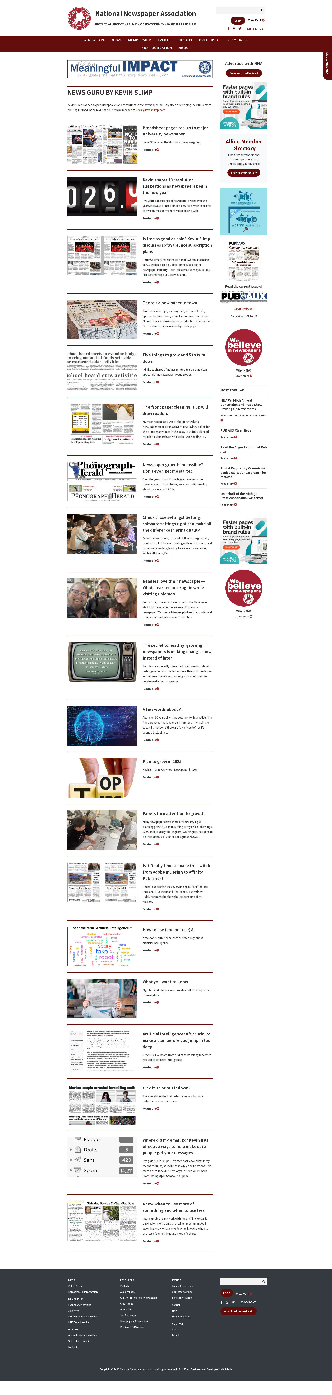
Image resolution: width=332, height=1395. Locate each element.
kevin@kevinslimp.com (150, 110)
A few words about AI (163, 709)
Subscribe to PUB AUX (244, 316)
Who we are (94, 40)
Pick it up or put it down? (167, 1088)
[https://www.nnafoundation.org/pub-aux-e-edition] (244, 261)
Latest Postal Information (83, 1292)
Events (164, 40)
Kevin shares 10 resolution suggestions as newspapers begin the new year (175, 186)
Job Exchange (128, 1315)
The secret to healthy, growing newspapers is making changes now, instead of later (178, 651)
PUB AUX (184, 40)
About (185, 47)
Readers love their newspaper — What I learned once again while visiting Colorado (174, 587)
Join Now (73, 1310)
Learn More (243, 375)
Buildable (227, 1369)
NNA (174, 1310)
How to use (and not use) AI (169, 929)
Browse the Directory (244, 172)
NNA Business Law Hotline (83, 1316)
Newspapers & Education (134, 1321)
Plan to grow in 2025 (162, 761)
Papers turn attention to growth (174, 813)
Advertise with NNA (243, 63)
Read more (149, 149)
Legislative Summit (182, 1297)
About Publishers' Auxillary (82, 1335)
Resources (237, 40)
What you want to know (165, 982)
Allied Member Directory (244, 145)
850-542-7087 (249, 1302)
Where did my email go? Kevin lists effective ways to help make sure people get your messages (176, 1146)
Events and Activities (79, 1304)
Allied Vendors (128, 1292)
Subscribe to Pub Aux (79, 1341)
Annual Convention (182, 1286)
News (116, 40)
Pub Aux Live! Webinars (132, 1327)
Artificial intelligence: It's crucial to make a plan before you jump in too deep (177, 1040)
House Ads (126, 1309)
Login (237, 20)
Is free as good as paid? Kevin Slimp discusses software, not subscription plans (177, 245)
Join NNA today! (327, 63)
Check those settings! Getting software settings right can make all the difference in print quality (177, 524)
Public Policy (75, 1286)
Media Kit (73, 1347)
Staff (174, 1329)
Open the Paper (244, 309)
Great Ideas (210, 40)
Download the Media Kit (243, 73)
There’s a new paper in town (170, 303)
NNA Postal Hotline (79, 1322)
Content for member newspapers (139, 1297)
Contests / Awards (182, 1292)
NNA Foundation (156, 47)
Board (175, 1335)
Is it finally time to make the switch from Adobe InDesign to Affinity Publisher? (176, 872)
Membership (139, 40)
